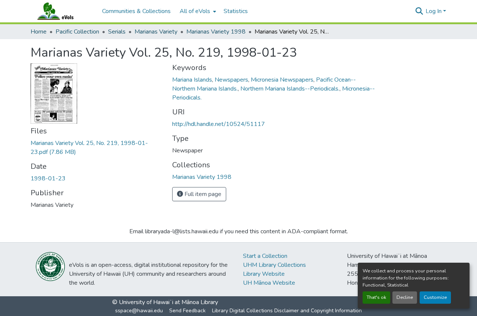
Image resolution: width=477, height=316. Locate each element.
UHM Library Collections (274, 265)
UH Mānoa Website (269, 283)
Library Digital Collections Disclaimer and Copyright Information (287, 310)
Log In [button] (434, 11)
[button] (63, 11)
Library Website (264, 274)
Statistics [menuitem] (236, 11)
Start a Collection (265, 256)
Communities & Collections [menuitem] (136, 11)
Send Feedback (187, 310)
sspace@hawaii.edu (139, 310)
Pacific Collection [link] (77, 32)
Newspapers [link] (231, 80)
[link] (97, 148)
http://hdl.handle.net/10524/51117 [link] (218, 124)
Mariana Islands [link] (192, 80)
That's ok (376, 297)
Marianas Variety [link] (156, 32)
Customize (435, 297)
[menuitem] (197, 11)
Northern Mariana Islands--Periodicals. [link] (289, 89)
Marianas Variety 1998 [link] (216, 32)
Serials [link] (117, 32)
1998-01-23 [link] (48, 178)
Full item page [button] (202, 194)
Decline (405, 297)
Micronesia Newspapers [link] (282, 80)
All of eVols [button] (195, 11)
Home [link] (39, 32)
